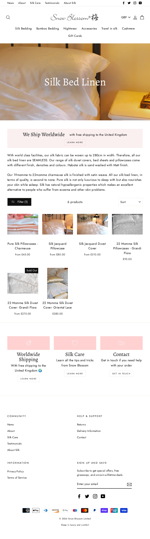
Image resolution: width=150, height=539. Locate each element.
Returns (81, 424)
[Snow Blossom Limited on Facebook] (79, 496)
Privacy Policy (15, 471)
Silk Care (35, 3)
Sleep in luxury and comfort (75, 524)
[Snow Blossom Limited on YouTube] (103, 496)
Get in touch (121, 373)
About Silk (70, 3)
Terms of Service (17, 477)
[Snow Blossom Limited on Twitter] (87, 496)
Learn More (28, 378)
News (10, 3)
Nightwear (70, 28)
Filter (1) (22, 202)
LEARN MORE (75, 373)
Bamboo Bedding (47, 28)
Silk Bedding (23, 28)
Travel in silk (109, 28)
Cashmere (128, 28)
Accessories (89, 28)
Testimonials (52, 3)
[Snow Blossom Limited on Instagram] (95, 496)
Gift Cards (75, 36)
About (21, 3)
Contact (81, 437)
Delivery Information (89, 431)
